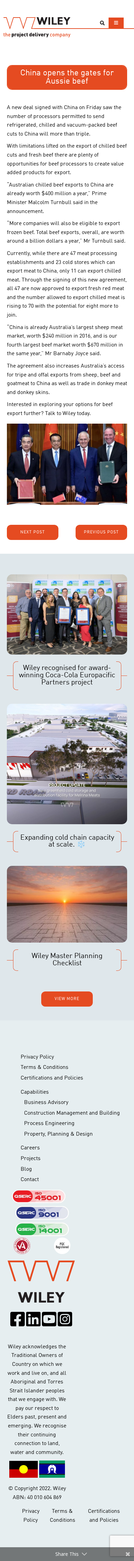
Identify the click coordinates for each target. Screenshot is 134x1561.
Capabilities (35, 1092)
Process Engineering (49, 1123)
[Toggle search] (102, 23)
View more (67, 999)
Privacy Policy (37, 1057)
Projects (31, 1158)
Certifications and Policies (52, 1078)
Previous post (101, 532)
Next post (32, 532)
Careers (30, 1148)
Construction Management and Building (72, 1113)
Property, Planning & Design (58, 1134)
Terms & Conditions (44, 1067)
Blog (26, 1169)
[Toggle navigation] (116, 23)
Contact (30, 1179)
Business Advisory (46, 1102)
